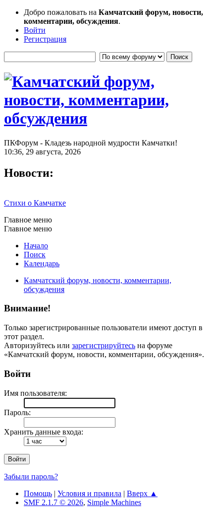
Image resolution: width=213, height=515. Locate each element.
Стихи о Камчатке (35, 203)
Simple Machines (114, 502)
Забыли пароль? (31, 476)
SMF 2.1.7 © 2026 (53, 502)
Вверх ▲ (142, 493)
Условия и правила (89, 493)
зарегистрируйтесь (103, 345)
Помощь (38, 493)
